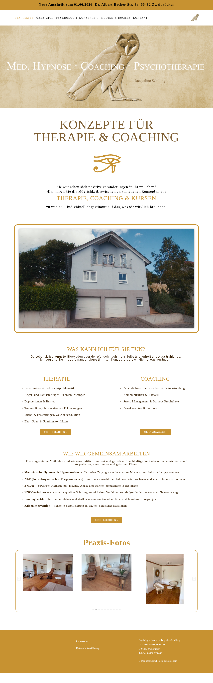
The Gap (119, 678)
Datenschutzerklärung (87, 648)
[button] (19, 579)
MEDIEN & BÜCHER (115, 18)
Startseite (24, 18)
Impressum (82, 641)
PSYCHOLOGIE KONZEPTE (76, 18)
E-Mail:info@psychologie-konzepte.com (158, 661)
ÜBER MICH (45, 18)
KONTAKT (140, 18)
